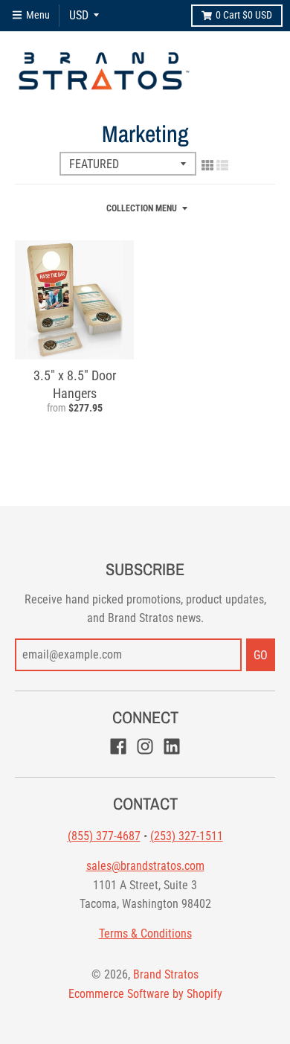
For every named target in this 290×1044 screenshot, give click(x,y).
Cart (244, 15)
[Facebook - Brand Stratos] (118, 746)
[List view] (222, 165)
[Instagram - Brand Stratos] (145, 746)
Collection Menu (141, 208)
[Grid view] (207, 165)
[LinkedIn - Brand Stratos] (172, 746)
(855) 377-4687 (104, 836)
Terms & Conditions (145, 933)
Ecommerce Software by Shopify (145, 994)
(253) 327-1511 (186, 836)
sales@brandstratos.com (145, 866)
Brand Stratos (166, 974)
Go (261, 655)
